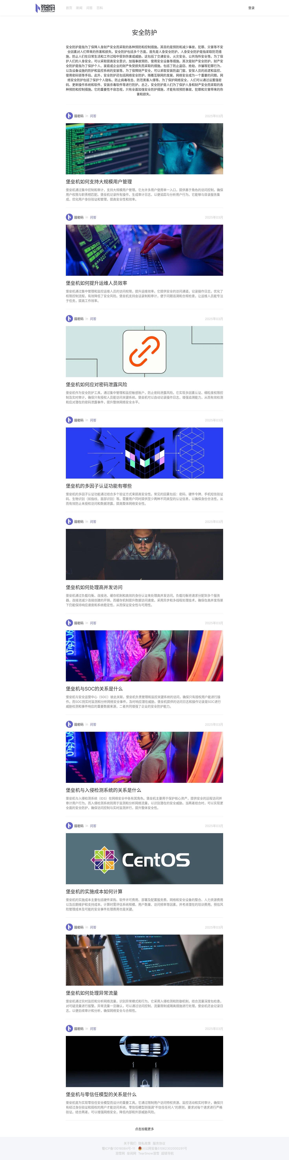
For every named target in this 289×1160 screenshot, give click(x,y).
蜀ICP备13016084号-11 (118, 1148)
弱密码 (79, 116)
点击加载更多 (144, 1129)
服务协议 (159, 1143)
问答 (89, 8)
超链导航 (167, 1153)
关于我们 (130, 1143)
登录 (251, 8)
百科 (100, 8)
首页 (69, 8)
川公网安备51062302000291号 (164, 1148)
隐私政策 (144, 1143)
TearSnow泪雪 (148, 1153)
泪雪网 (120, 1153)
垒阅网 (131, 1153)
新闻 (79, 8)
